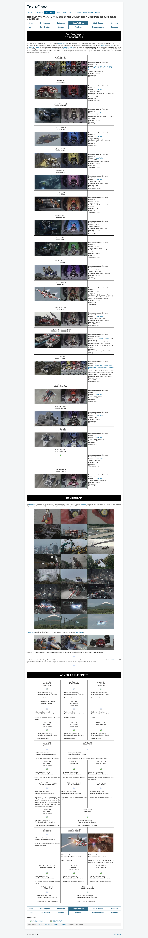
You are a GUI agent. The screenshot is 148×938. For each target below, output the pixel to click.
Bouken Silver (99, 317)
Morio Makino (112, 660)
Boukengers (61, 43)
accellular (83, 504)
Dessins (78, 12)
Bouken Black (108, 66)
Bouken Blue (92, 68)
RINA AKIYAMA (57, 921)
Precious (103, 45)
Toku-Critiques (50, 12)
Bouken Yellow (102, 68)
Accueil (30, 12)
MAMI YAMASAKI (37, 921)
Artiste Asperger (88, 12)
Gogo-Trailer (66, 49)
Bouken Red (98, 66)
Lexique (97, 12)
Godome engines (34, 47)
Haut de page (117, 934)
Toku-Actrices (39, 12)
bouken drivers (63, 660)
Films (64, 12)
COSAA (71, 12)
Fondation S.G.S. (68, 47)
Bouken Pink (98, 180)
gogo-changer (79, 632)
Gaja (112, 45)
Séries (58, 12)
